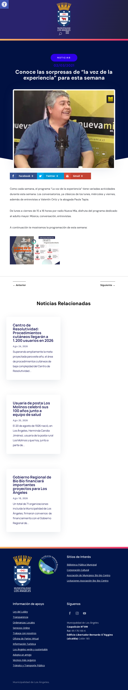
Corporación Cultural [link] (78, 570)
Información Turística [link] (24, 643)
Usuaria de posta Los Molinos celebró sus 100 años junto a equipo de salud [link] (31, 409)
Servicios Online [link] (21, 627)
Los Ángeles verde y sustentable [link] (30, 649)
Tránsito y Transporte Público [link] (29, 665)
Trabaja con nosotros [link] (24, 633)
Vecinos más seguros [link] (24, 660)
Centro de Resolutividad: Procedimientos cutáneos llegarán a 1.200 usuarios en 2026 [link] (33, 333)
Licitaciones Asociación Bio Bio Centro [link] (87, 580)
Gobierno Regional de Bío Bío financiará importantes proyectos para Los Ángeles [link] (32, 485)
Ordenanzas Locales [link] (24, 622)
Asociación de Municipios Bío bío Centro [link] (88, 575)
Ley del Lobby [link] (20, 611)
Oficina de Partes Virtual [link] (26, 638)
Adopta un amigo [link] (22, 654)
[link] (4, 4)
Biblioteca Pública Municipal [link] (82, 564)
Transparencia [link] (20, 617)
